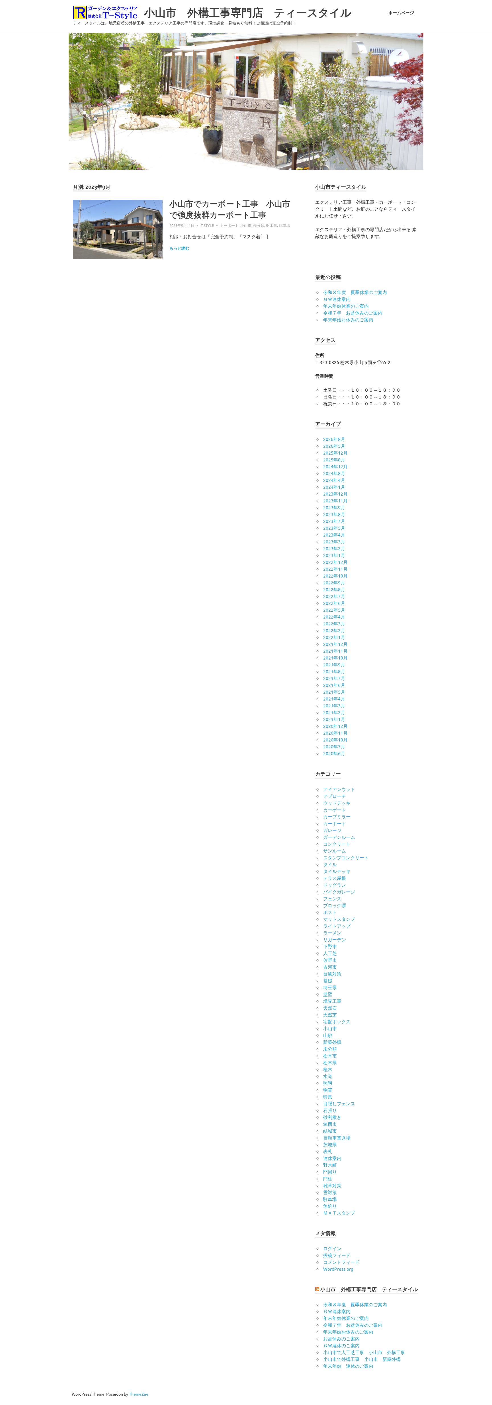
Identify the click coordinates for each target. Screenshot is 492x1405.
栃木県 (271, 225)
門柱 (327, 1178)
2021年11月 (335, 651)
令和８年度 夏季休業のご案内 (355, 292)
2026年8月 (334, 439)
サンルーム (334, 850)
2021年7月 (334, 678)
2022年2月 (334, 630)
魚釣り (330, 1206)
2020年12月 (335, 726)
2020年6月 (334, 753)
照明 (327, 1083)
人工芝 (330, 953)
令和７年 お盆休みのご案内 (352, 312)
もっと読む (179, 248)
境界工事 (332, 1001)
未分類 (258, 225)
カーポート (229, 225)
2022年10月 (335, 575)
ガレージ (332, 830)
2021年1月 (334, 719)
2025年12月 (335, 452)
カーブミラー (336, 816)
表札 (327, 1151)
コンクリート (336, 844)
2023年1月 (334, 555)
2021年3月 (334, 705)
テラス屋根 (334, 878)
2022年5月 (334, 610)
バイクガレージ (339, 891)
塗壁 (327, 994)
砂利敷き (332, 1117)
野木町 (330, 1165)
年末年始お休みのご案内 (348, 319)
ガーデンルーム (339, 837)
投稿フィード (336, 1255)
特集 (327, 1096)
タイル (330, 864)
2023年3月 (334, 541)
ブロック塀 (334, 905)
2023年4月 (334, 534)
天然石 (330, 1007)
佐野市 (330, 960)
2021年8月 (334, 671)
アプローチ (334, 796)
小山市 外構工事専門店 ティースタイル (247, 12)
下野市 (330, 946)
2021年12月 (335, 644)
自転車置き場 (336, 1137)
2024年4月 (334, 480)
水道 (327, 1076)
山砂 (327, 1035)
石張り (330, 1110)
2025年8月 (334, 459)
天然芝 (330, 1014)
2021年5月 (334, 692)
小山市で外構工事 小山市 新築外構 (362, 1359)
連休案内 (332, 1158)
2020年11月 (335, 733)
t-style (207, 225)
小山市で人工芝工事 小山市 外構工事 (364, 1352)
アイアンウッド (339, 789)
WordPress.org (338, 1269)
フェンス (332, 898)
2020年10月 (335, 739)
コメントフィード (341, 1262)
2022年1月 (334, 637)
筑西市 (330, 1124)
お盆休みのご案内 (341, 1338)
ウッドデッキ (336, 803)
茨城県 (330, 1144)
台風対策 (332, 973)
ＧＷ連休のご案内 (341, 1345)
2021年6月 (334, 685)
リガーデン (334, 939)
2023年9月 (334, 507)
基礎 (327, 980)
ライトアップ (336, 926)
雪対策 (330, 1192)
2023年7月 (334, 521)
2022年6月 (334, 603)
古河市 (330, 966)
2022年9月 (334, 582)
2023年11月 (335, 500)
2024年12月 (335, 466)
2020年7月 (334, 746)
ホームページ (401, 12)
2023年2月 (334, 548)
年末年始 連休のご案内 (348, 1366)
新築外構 (332, 1042)
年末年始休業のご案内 (346, 306)
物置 (327, 1089)
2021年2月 (334, 712)
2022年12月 (335, 562)
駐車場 (284, 225)
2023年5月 (334, 528)
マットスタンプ (339, 919)
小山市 (245, 225)
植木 (327, 1069)
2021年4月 (334, 698)
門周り (330, 1171)
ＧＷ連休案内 (336, 299)
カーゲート (334, 809)
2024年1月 (334, 487)
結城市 (330, 1130)
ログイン (332, 1248)
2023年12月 (335, 493)
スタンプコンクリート (346, 857)
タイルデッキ (336, 871)
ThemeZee (138, 1393)
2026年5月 (334, 446)
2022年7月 (334, 596)
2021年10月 (335, 657)
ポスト (330, 912)
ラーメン (332, 932)
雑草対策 (332, 1185)
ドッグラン (334, 885)
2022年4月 (334, 616)
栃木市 (330, 1055)
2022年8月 (334, 589)
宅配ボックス (336, 1021)
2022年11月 (335, 569)
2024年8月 (334, 473)
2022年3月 (334, 623)
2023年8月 (334, 514)
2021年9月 (334, 664)
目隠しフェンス (339, 1103)
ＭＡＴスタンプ (339, 1212)
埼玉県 (330, 987)
